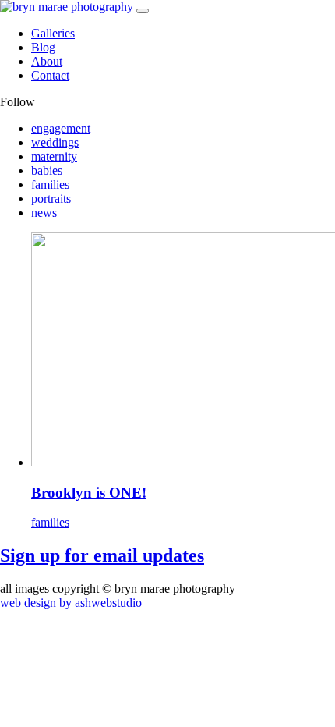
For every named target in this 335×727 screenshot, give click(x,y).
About (46, 61)
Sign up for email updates (102, 555)
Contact (50, 75)
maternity (54, 156)
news (44, 212)
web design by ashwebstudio (71, 602)
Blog (43, 47)
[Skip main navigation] (142, 11)
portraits (51, 198)
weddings (55, 142)
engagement (60, 128)
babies (46, 170)
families (50, 184)
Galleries (53, 33)
